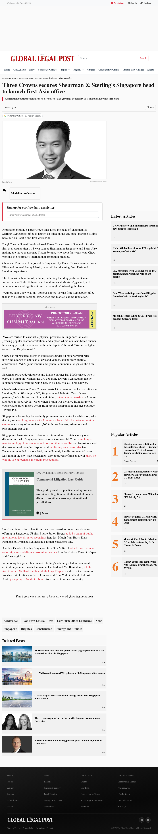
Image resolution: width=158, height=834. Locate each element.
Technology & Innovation (92, 800)
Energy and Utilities (69, 629)
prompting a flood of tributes (27, 579)
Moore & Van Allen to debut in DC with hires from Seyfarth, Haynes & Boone (140, 542)
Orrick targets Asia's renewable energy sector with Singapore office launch (67, 697)
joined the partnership (70, 397)
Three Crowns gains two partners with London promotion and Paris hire (67, 719)
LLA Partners (124, 794)
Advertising (40, 828)
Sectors (10, 794)
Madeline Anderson (23, 193)
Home (7, 69)
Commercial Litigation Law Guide (59, 479)
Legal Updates (50, 794)
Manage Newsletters (53, 800)
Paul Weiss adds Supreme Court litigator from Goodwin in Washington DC (134, 294)
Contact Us (49, 806)
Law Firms (85, 787)
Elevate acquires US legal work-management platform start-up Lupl (140, 519)
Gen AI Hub (19, 69)
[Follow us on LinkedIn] (141, 820)
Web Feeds (85, 806)
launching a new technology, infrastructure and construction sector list (47, 441)
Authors (91, 69)
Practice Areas (124, 787)
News (32, 69)
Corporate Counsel (47, 69)
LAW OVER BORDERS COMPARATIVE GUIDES (60, 473)
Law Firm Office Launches (74, 621)
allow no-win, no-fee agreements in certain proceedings (49, 457)
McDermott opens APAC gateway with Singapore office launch (72, 673)
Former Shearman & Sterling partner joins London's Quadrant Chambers (68, 742)
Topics (64, 69)
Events (150, 69)
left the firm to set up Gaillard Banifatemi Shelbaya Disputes (47, 569)
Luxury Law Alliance (133, 69)
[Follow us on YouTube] (148, 820)
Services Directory (52, 787)
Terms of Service (14, 828)
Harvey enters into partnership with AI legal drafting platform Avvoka (140, 565)
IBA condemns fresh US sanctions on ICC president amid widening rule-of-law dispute (135, 274)
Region (77, 69)
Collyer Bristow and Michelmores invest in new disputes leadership (135, 227)
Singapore (10, 629)
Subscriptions (13, 800)
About (10, 806)
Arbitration (11, 621)
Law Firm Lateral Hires (37, 621)
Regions (47, 781)
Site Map (122, 806)
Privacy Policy (28, 828)
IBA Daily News (125, 800)
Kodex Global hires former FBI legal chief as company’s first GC (135, 249)
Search (143, 58)
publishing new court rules (65, 447)
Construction (43, 629)
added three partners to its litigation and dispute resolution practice (48, 550)
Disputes (26, 629)
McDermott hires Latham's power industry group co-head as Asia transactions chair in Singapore (69, 652)
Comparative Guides (108, 69)
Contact (50, 828)
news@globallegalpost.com (76, 596)
